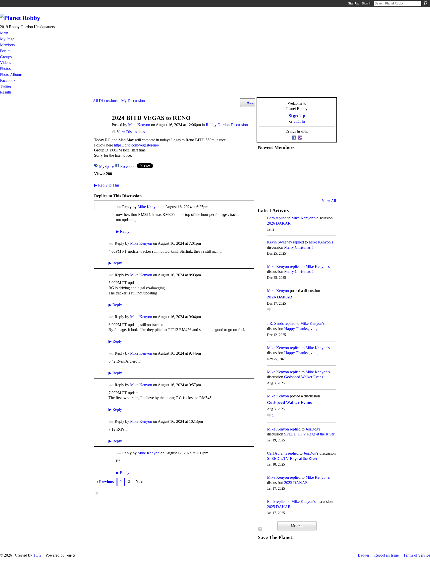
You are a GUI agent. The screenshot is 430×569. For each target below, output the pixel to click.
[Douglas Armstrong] (264, 160)
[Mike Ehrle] (300, 160)
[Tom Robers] (300, 174)
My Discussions (133, 100)
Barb (271, 218)
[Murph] (276, 187)
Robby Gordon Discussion (227, 125)
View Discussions (131, 132)
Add (250, 102)
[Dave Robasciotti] (264, 174)
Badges (364, 555)
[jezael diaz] (276, 160)
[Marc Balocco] (313, 160)
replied (281, 218)
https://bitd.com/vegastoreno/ (136, 145)
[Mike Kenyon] (101, 127)
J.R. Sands (275, 323)
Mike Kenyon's (303, 218)
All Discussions (105, 100)
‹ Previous (105, 481)
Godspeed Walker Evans (303, 377)
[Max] (325, 174)
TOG (37, 555)
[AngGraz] (313, 174)
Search (425, 3)
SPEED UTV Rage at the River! (310, 434)
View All (329, 200)
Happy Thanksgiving (301, 329)
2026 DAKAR (279, 223)
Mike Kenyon (139, 125)
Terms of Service (416, 555)
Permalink (118, 207)
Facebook (128, 166)
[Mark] (300, 187)
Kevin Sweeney (279, 242)
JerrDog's (313, 429)
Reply (122, 231)
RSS (97, 494)
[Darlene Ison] (288, 160)
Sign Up (353, 3)
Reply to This (106, 185)
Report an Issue (386, 555)
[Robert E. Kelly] (313, 187)
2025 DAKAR (296, 482)
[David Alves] (276, 174)
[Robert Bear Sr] (325, 187)
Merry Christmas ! (298, 247)
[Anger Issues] (288, 187)
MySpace (106, 166)
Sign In (366, 3)
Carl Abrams (277, 453)
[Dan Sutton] (325, 160)
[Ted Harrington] (264, 187)
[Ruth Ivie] (288, 174)
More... (297, 526)
